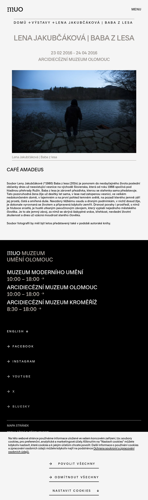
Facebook (23, 346)
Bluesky (21, 406)
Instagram (24, 361)
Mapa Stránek (18, 425)
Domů (20, 22)
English (15, 331)
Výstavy (41, 22)
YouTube (22, 376)
